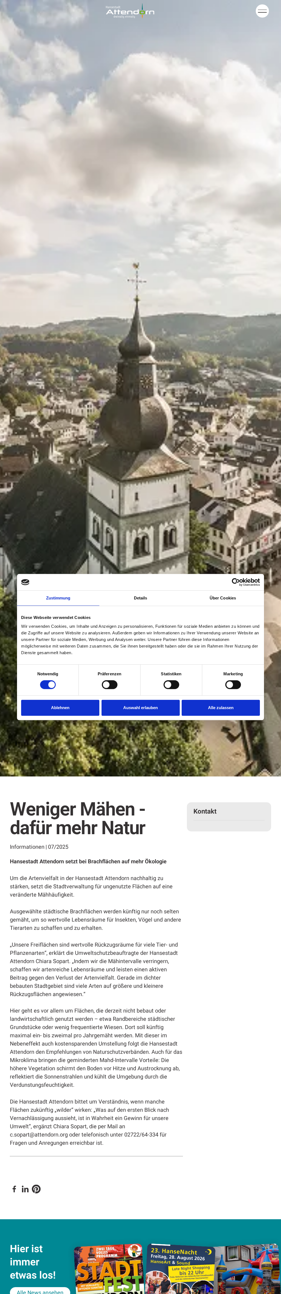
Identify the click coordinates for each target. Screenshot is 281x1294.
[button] (262, 11)
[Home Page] (130, 11)
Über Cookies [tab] (223, 598)
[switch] (109, 684)
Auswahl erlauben (140, 707)
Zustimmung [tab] (58, 598)
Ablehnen (60, 707)
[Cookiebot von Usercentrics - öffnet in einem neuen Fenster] (236, 582)
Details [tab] (140, 598)
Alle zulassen (221, 707)
